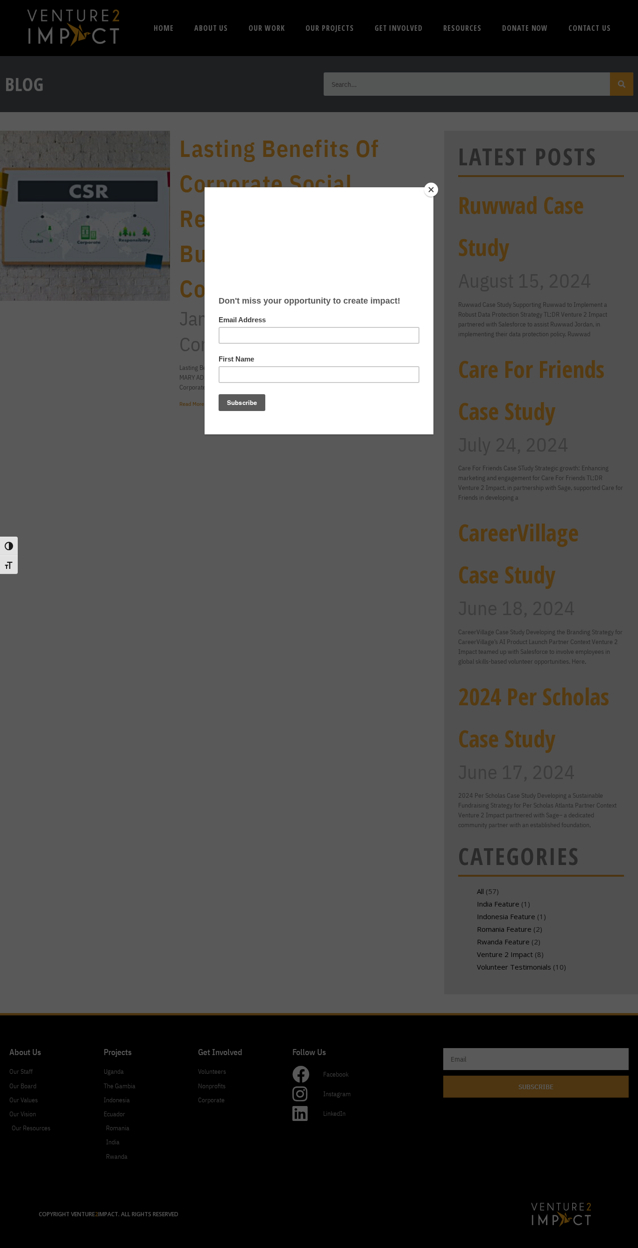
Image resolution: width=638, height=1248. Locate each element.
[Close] (431, 190)
